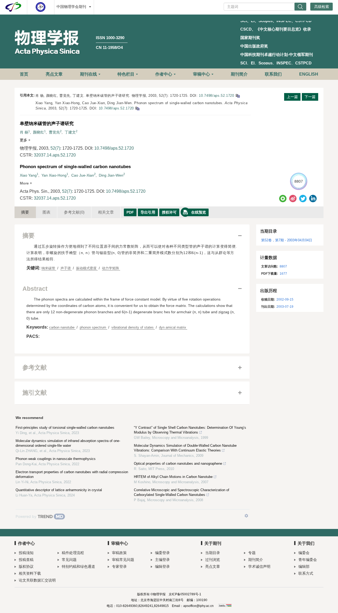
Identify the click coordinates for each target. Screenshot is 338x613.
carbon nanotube (62, 327)
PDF (130, 212)
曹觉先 (54, 132)
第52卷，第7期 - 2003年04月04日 (286, 240)
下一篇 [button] (310, 97)
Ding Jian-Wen (111, 175)
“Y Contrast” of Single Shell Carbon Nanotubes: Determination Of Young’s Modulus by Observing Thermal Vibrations (190, 430)
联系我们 (273, 74)
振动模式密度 (87, 268)
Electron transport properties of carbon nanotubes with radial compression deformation (72, 474)
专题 (252, 553)
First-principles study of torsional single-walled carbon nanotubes (65, 428)
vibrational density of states (133, 327)
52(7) (55, 148)
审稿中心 (201, 74)
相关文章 (106, 212)
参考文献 (74, 212)
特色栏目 (126, 74)
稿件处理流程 (73, 553)
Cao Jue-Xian (82, 175)
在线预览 (198, 212)
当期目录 (212, 553)
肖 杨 (24, 132)
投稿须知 (26, 553)
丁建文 (70, 132)
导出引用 (147, 212)
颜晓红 (38, 132)
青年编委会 (307, 559)
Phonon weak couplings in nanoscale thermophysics (56, 459)
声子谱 (66, 268)
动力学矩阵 (111, 268)
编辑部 (303, 566)
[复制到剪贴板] (237, 96)
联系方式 (305, 573)
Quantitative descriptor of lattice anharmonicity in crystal (59, 490)
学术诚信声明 (259, 566)
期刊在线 (88, 74)
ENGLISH (308, 74)
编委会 (303, 553)
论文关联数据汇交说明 (37, 580)
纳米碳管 (48, 268)
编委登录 (162, 553)
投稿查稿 (26, 559)
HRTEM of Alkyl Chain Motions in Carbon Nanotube (173, 477)
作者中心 (163, 74)
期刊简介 (239, 74)
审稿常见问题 (123, 559)
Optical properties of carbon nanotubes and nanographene (178, 463)
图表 (46, 212)
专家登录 (119, 566)
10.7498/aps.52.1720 (216, 96)
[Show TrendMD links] (246, 516)
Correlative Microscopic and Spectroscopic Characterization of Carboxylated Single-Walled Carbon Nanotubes (181, 492)
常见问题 (69, 559)
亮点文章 (54, 74)
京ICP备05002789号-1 (185, 594)
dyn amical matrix (173, 327)
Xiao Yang (28, 175)
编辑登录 (162, 566)
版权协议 (26, 566)
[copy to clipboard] (137, 108)
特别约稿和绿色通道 (78, 566)
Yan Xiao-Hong (54, 175)
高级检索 (321, 6)
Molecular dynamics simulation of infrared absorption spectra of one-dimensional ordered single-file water (68, 443)
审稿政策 (119, 553)
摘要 (25, 212)
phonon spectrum (93, 327)
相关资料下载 (30, 573)
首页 (24, 74)
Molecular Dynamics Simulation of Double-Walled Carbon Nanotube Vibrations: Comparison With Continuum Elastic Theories (185, 448)
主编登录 (162, 559)
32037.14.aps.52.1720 (55, 155)
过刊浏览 (212, 559)
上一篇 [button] (292, 97)
